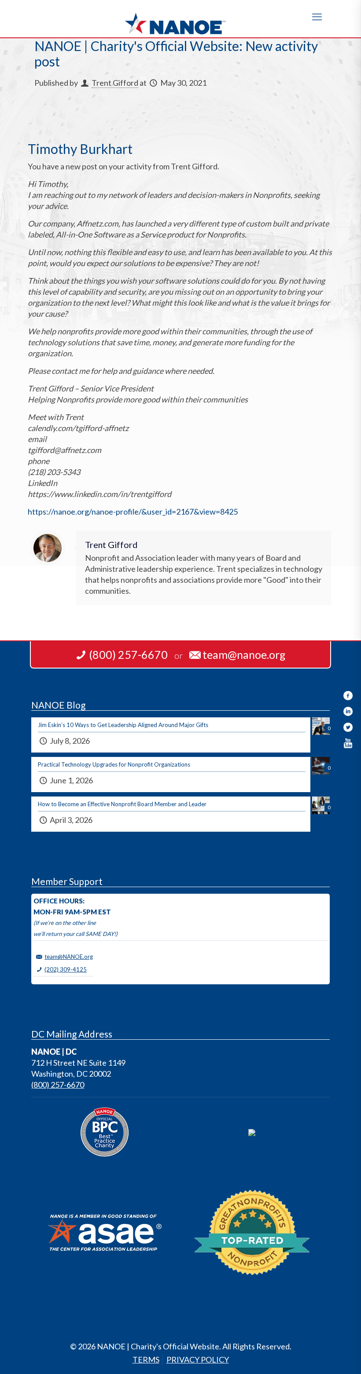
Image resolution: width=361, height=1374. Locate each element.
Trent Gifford (115, 83)
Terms (146, 1359)
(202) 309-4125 (65, 969)
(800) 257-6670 (57, 1084)
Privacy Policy (197, 1359)
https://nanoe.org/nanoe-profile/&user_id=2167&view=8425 (133, 511)
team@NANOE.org (68, 956)
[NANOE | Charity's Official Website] (180, 18)
